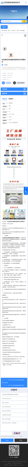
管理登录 (15, 465)
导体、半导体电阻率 (21, 30)
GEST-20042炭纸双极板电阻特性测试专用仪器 (18, 385)
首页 (9, 30)
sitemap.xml (21, 465)
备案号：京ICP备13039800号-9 (15, 463)
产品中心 (4, 27)
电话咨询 (25, 193)
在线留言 (10, 98)
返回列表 (6, 382)
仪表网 (10, 465)
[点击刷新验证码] (16, 433)
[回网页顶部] (26, 188)
